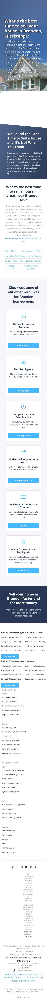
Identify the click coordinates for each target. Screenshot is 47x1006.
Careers (5, 839)
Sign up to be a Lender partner (13, 805)
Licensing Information (23, 980)
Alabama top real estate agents (11, 666)
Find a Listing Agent (9, 727)
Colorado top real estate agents (35, 675)
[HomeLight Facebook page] (17, 867)
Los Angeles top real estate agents (35, 637)
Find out (23, 525)
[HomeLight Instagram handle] (22, 867)
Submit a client (7, 779)
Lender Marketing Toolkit (11, 818)
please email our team (28, 933)
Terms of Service (24, 951)
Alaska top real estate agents (35, 666)
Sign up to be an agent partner (13, 770)
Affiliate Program (8, 848)
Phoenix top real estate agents (11, 650)
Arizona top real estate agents (11, 670)
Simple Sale (6, 736)
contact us (28, 936)
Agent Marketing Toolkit (11, 792)
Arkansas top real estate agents (35, 670)
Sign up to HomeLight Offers (12, 774)
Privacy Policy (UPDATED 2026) (24, 954)
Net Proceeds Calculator (11, 745)
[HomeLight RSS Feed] (35, 867)
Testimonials (7, 835)
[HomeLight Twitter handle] (12, 867)
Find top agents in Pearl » (31, 251)
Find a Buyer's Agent (9, 697)
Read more (23, 570)
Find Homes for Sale (9, 701)
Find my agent (23, 390)
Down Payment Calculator (12, 710)
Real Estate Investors (10, 852)
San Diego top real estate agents (35, 646)
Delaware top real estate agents (35, 679)
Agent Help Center (9, 787)
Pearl (10, 251)
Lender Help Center (9, 813)
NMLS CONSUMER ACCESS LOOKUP (23, 974)
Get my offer (23, 435)
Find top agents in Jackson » (30, 261)
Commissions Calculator (11, 753)
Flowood (11, 256)
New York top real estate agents (11, 637)
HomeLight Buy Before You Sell (14, 732)
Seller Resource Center (10, 749)
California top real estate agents (11, 675)
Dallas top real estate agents (35, 650)
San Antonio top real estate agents (11, 646)
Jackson (11, 261)
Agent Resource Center (10, 783)
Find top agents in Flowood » (30, 256)
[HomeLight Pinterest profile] (31, 867)
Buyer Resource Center (10, 714)
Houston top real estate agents (35, 641)
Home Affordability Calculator (13, 706)
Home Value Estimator (10, 740)
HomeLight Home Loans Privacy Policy (23, 977)
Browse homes (24, 345)
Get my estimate (23, 480)
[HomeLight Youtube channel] (26, 867)
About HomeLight (8, 831)
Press (4, 843)
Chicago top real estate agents (11, 641)
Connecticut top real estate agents (11, 679)
